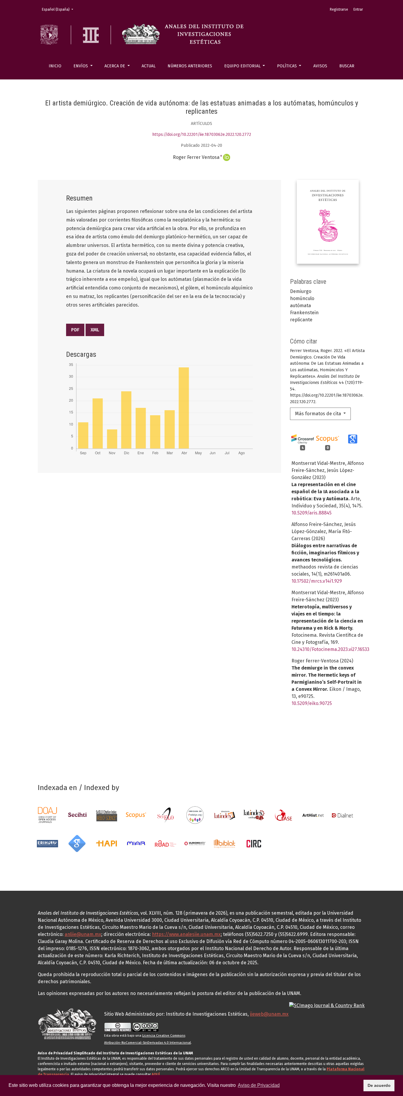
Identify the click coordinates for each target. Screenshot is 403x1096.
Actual (148, 66)
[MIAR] (136, 843)
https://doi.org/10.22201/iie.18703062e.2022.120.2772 (201, 134)
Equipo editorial (243, 66)
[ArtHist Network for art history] (313, 814)
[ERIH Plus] (47, 843)
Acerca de (115, 66)
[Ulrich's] (195, 843)
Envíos (81, 66)
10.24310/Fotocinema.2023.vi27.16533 (330, 649)
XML (95, 330)
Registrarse (339, 9)
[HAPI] (106, 843)
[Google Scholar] (77, 843)
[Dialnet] (342, 814)
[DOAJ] (47, 814)
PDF (75, 330)
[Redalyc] (195, 814)
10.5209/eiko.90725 (311, 703)
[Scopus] (136, 814)
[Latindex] (224, 814)
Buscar (346, 66)
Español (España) (59, 9)
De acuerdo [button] (379, 1085)
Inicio (55, 66)
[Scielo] (165, 814)
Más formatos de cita (318, 413)
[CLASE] (283, 814)
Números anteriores (190, 66)
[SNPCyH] (77, 814)
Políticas (287, 66)
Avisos (320, 66)
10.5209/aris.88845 (311, 513)
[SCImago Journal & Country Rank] (327, 1005)
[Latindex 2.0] (254, 814)
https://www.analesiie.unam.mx (186, 934)
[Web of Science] (106, 814)
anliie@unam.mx (83, 934)
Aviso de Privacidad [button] (259, 1085)
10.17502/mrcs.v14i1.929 (316, 581)
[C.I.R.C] (254, 843)
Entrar (358, 9)
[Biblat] (224, 843)
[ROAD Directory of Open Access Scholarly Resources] (165, 843)
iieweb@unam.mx (269, 1014)
